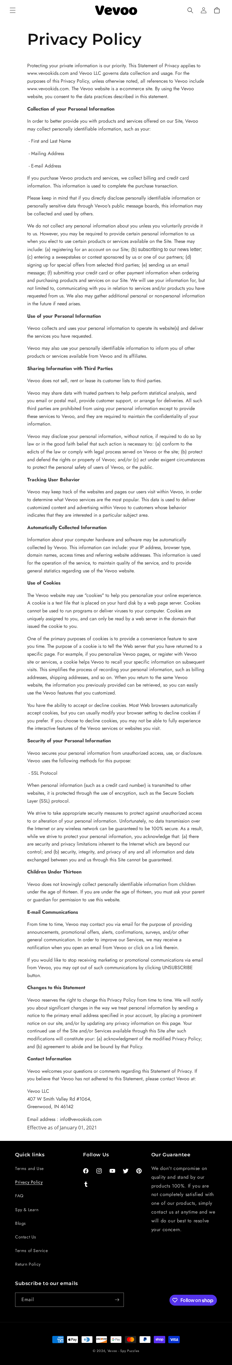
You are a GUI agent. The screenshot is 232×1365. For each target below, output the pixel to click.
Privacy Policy (29, 1182)
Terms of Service (31, 1250)
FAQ (19, 1196)
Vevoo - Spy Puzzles (123, 1350)
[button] (12, 10)
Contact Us (25, 1237)
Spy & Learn (27, 1210)
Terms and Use (29, 1168)
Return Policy (28, 1264)
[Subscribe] (117, 1300)
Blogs (20, 1223)
